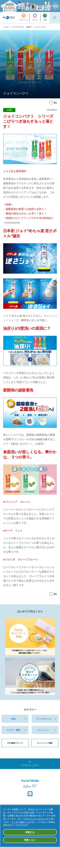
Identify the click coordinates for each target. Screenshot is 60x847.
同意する (30, 832)
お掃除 (28, 27)
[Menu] (54, 17)
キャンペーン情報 (44, 743)
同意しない (30, 840)
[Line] (30, 793)
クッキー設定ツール (21, 822)
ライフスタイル (17, 27)
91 (55, 102)
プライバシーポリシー (36, 819)
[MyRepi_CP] (30, 636)
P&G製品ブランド (15, 743)
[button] (2, 6)
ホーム (6, 27)
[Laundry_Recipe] (30, 676)
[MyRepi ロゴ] (8, 17)
